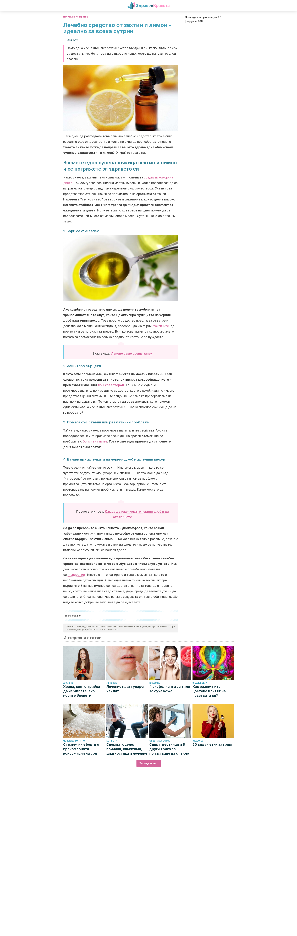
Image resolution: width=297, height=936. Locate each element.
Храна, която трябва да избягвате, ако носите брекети (81, 691)
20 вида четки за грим (212, 744)
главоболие (76, 574)
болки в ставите (95, 441)
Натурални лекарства (75, 16)
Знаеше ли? (199, 683)
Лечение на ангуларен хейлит (125, 689)
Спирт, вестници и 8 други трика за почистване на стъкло (169, 748)
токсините (161, 326)
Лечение (111, 683)
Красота (154, 683)
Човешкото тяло (74, 740)
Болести (111, 740)
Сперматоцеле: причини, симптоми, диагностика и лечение (126, 748)
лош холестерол (111, 385)
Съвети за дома (159, 740)
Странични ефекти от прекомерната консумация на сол (82, 748)
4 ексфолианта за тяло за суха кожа (169, 689)
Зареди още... (148, 763)
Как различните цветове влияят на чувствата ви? (209, 691)
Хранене (68, 683)
